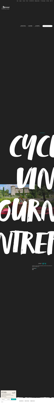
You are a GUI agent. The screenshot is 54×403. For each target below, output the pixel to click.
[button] (2, 402)
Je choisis (8, 399)
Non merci (3, 399)
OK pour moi (13, 399)
